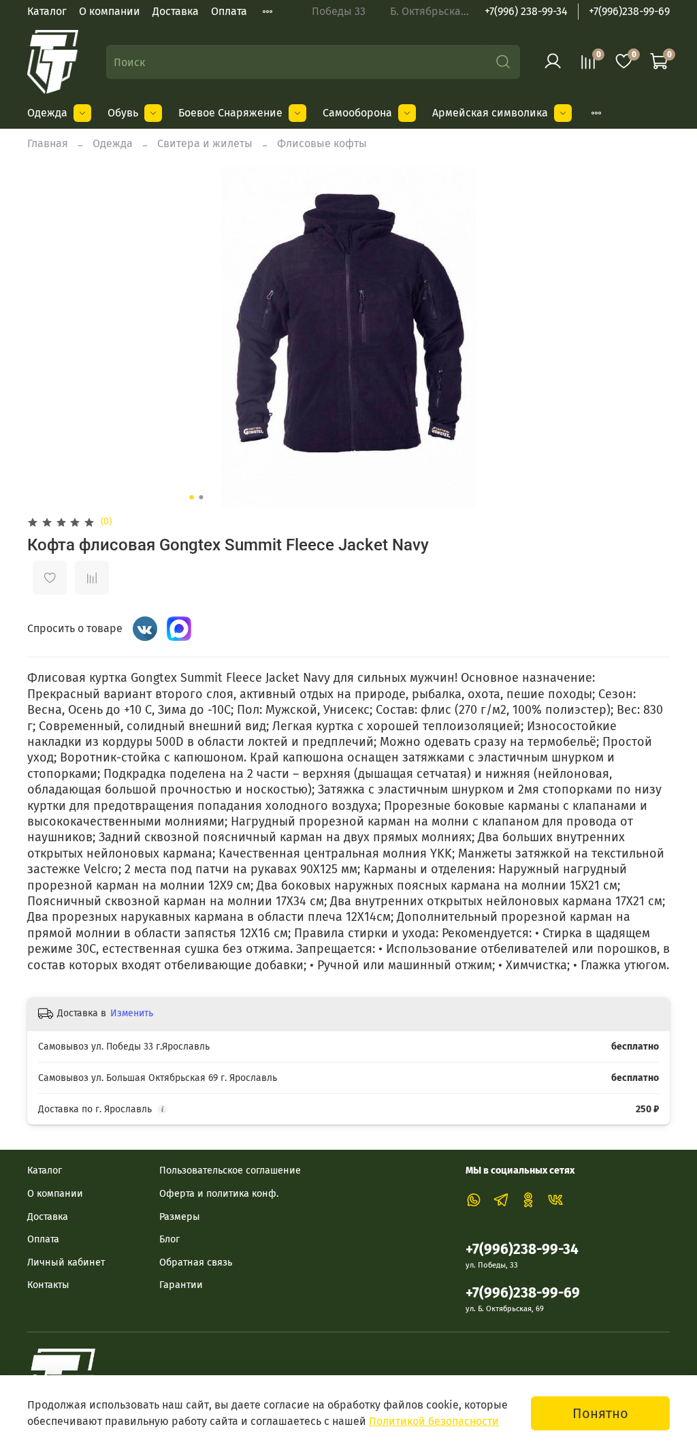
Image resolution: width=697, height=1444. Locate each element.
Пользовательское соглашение (230, 1170)
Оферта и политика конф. (218, 1193)
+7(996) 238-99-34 (526, 11)
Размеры (179, 1217)
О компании (109, 11)
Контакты (48, 1285)
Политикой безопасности (434, 1421)
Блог (169, 1239)
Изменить (131, 1013)
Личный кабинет (66, 1262)
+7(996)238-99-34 (522, 1249)
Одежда (47, 112)
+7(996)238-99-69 (629, 11)
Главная (47, 143)
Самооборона (357, 112)
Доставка (175, 11)
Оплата (229, 11)
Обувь (123, 112)
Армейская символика (490, 112)
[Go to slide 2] (201, 497)
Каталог (47, 11)
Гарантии (181, 1285)
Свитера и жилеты (205, 143)
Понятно (600, 1413)
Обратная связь (195, 1262)
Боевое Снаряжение (230, 112)
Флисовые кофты (322, 143)
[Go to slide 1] (192, 497)
